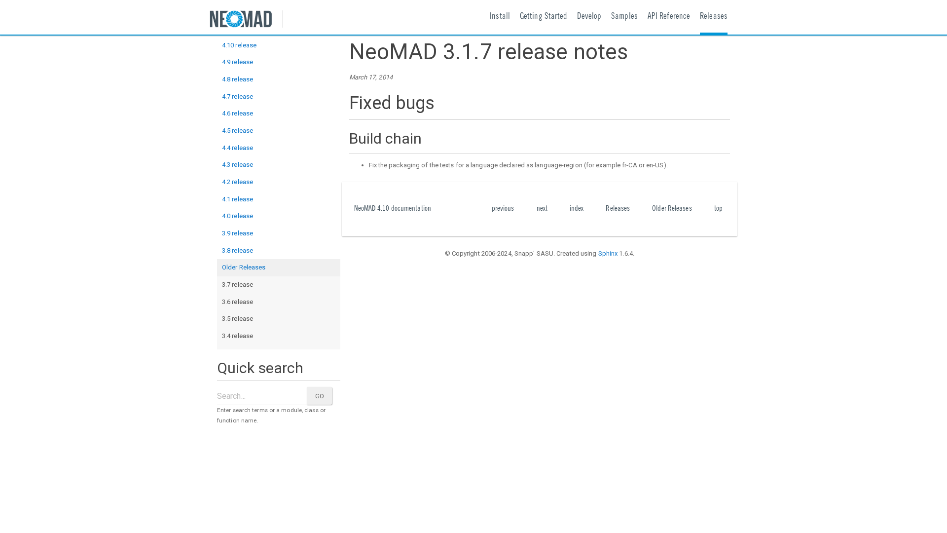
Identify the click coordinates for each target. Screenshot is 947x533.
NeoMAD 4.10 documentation (393, 209)
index (577, 209)
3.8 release (237, 250)
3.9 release (237, 233)
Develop (589, 17)
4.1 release (237, 199)
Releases (714, 17)
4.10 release (239, 45)
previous (503, 209)
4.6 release (237, 113)
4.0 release (237, 216)
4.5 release (237, 130)
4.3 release (237, 164)
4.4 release (237, 148)
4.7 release (237, 96)
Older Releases (243, 267)
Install (500, 17)
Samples (624, 17)
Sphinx (608, 253)
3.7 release (237, 284)
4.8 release (237, 79)
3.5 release (237, 318)
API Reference (669, 17)
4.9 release (237, 62)
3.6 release (237, 301)
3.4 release (237, 336)
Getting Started (544, 17)
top (718, 209)
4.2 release (237, 182)
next (542, 209)
